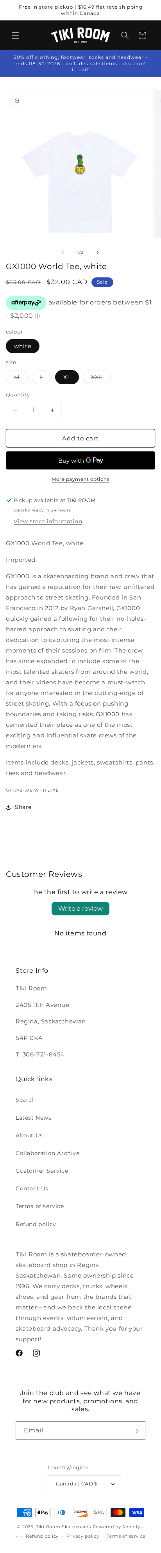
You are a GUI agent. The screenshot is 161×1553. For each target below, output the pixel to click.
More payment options (80, 479)
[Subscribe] (135, 1430)
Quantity (18, 394)
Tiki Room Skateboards (63, 1526)
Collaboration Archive (48, 1153)
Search (26, 1099)
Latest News (34, 1117)
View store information (48, 521)
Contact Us (32, 1188)
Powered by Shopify (117, 1526)
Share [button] (23, 806)
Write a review (80, 908)
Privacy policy (82, 1536)
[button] (15, 35)
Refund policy (36, 1224)
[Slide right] (97, 252)
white (22, 346)
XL (67, 377)
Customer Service (42, 1170)
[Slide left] (63, 252)
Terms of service (40, 1206)
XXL (101, 378)
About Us (29, 1135)
